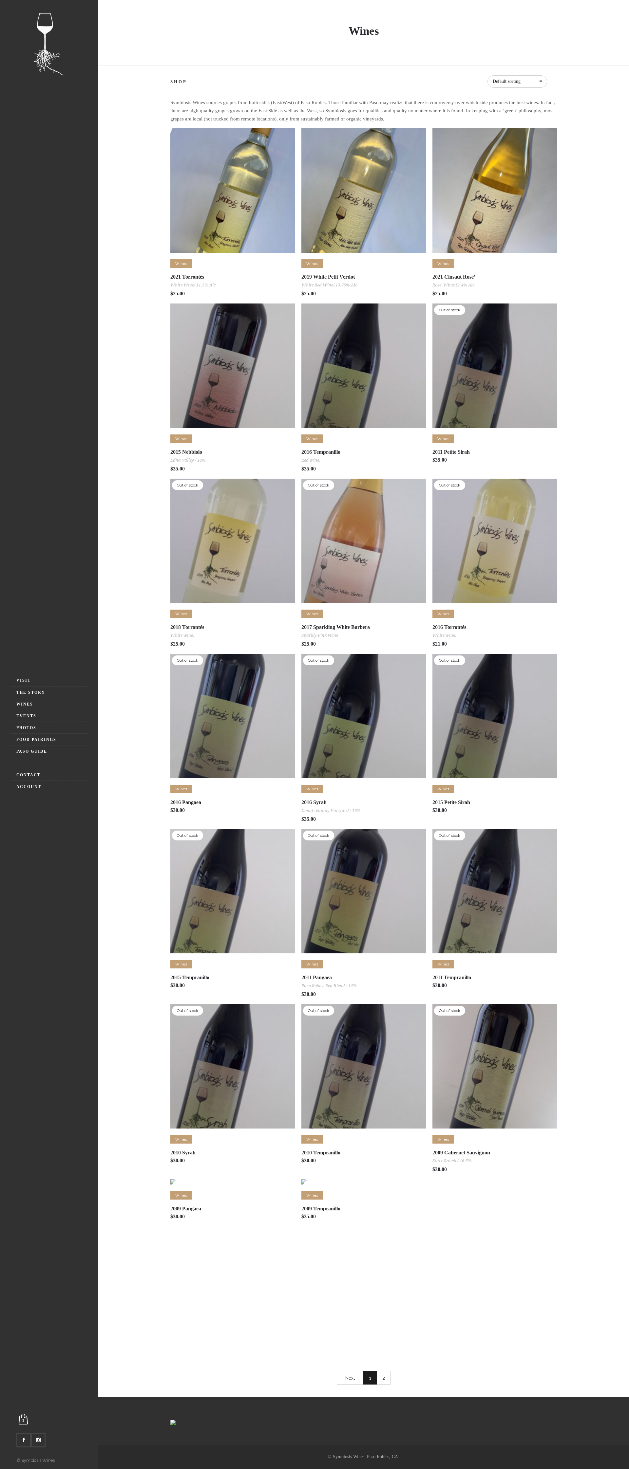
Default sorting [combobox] (507, 81)
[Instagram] (38, 1440)
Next (350, 1378)
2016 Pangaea (185, 802)
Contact (28, 775)
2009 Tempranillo (320, 1208)
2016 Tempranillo (320, 452)
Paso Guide (31, 751)
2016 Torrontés (449, 627)
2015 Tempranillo (189, 977)
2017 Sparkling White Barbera (335, 627)
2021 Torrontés (187, 277)
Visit (23, 680)
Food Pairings (36, 739)
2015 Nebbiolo (186, 452)
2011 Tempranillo (451, 977)
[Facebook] (23, 1440)
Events (26, 716)
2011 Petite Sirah (451, 452)
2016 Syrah (314, 802)
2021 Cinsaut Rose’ (453, 277)
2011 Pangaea (316, 977)
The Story (30, 692)
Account (28, 786)
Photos (26, 727)
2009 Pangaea (185, 1208)
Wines (24, 704)
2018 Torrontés (187, 627)
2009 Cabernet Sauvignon (461, 1152)
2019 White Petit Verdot (328, 277)
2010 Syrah (183, 1152)
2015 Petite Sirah (451, 802)
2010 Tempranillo (320, 1152)
